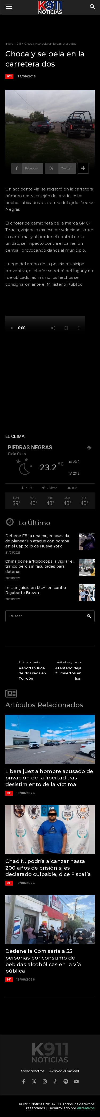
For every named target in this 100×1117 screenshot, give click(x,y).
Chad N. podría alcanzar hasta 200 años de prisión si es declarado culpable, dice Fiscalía (48, 867)
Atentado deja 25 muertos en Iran (68, 673)
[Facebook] (23, 1082)
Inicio (9, 43)
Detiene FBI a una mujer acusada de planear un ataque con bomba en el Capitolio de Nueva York (37, 541)
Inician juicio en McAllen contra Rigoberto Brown (35, 590)
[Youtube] (76, 1082)
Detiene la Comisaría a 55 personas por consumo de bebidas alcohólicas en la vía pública (43, 961)
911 (19, 43)
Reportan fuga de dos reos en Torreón (32, 673)
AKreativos (86, 1108)
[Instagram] (44, 1082)
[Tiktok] (55, 1082)
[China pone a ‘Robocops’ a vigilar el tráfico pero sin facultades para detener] (87, 567)
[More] (83, 168)
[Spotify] (66, 1082)
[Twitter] (34, 1082)
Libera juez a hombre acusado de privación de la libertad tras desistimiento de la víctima (49, 777)
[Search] (89, 616)
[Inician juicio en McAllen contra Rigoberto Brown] (87, 592)
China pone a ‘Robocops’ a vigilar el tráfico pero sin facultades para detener (39, 566)
